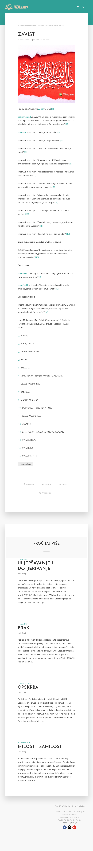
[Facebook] (65, 827)
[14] (39, 277)
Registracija (73, 823)
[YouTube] (74, 827)
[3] (58, 132)
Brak (23, 628)
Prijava (65, 823)
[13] (37, 257)
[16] (46, 312)
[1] (52, 109)
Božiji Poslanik (24, 117)
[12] (68, 234)
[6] (70, 163)
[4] (61, 140)
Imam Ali (22, 132)
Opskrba (28, 687)
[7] (35, 175)
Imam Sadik (23, 285)
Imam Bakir (23, 273)
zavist (40, 109)
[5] (25, 152)
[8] (53, 187)
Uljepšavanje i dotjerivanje (35, 566)
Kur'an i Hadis (44, 26)
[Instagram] (69, 827)
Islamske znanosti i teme (28, 26)
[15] (56, 288)
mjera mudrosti (25, 464)
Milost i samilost (40, 747)
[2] (66, 124)
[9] (57, 202)
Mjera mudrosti (57, 26)
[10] (27, 214)
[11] (41, 226)
